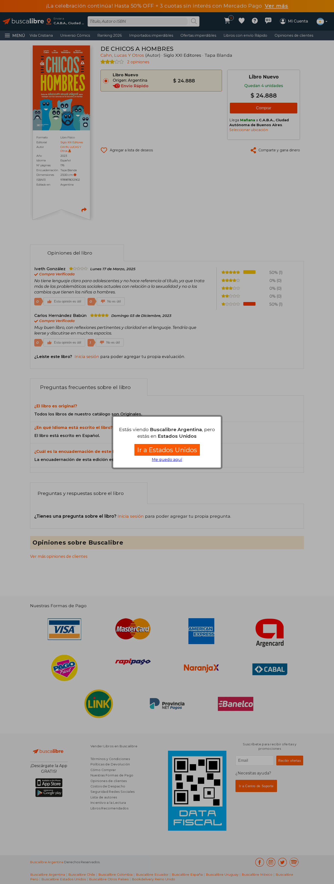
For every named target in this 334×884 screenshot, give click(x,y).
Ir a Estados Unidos (167, 450)
